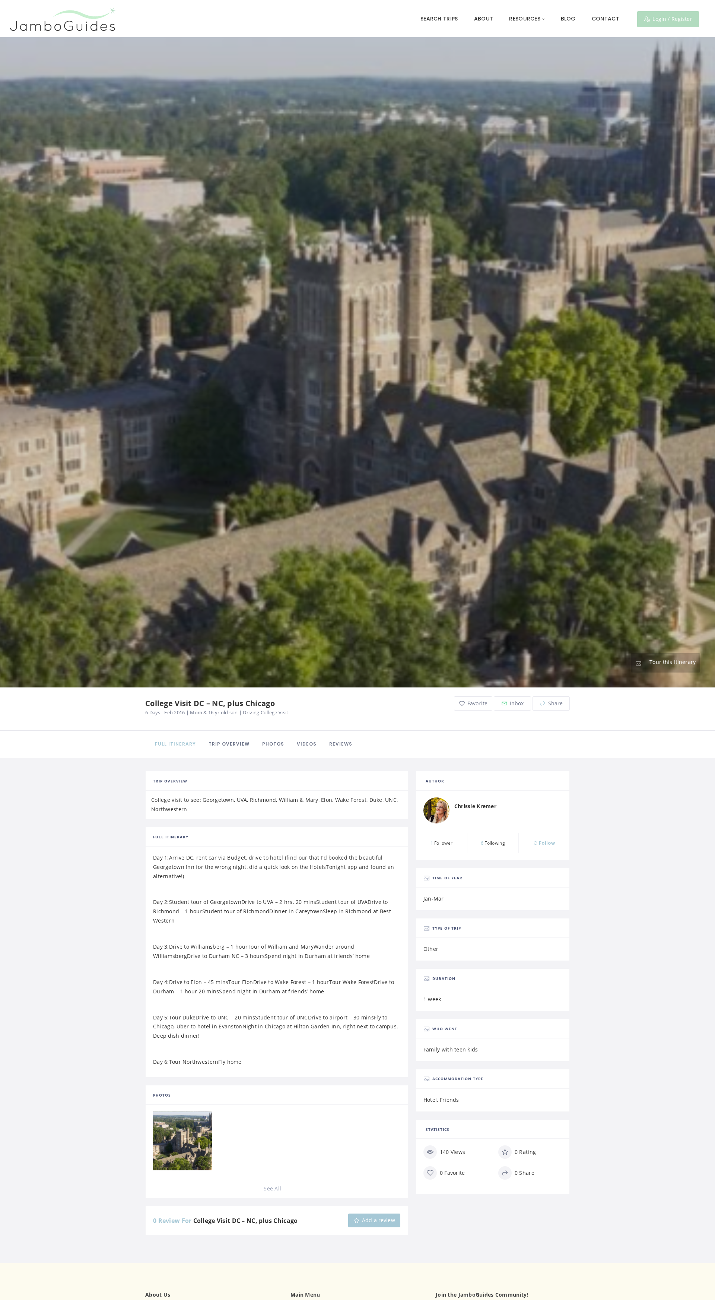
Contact (605, 18)
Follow (546, 843)
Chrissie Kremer (475, 806)
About (483, 18)
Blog (568, 18)
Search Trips (439, 18)
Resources (524, 18)
